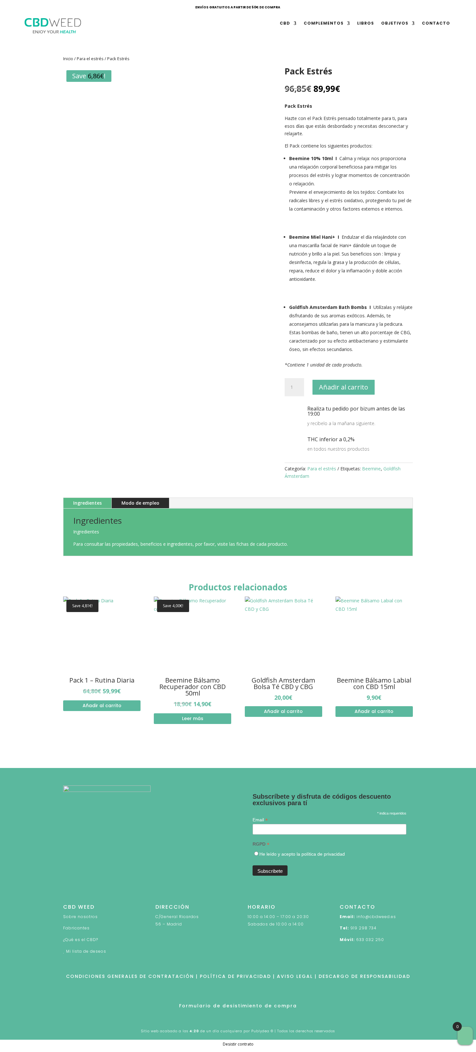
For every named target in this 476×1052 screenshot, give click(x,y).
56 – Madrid (168, 924)
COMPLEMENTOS (324, 23)
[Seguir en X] (81, 888)
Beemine (371, 469)
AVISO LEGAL (295, 976)
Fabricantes (76, 928)
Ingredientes (87, 503)
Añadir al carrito (343, 387)
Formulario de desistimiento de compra (238, 1006)
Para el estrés (90, 58)
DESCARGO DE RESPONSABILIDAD (364, 976)
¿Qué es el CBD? (80, 939)
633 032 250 (370, 939)
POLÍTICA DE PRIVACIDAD (235, 976)
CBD (285, 23)
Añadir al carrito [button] (102, 705)
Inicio (68, 58)
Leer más (192, 718)
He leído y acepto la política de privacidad (302, 854)
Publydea (260, 1031)
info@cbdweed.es (376, 916)
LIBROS (365, 23)
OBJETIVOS (394, 23)
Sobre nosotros (80, 916)
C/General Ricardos (177, 916)
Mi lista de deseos (86, 951)
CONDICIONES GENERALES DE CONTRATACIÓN (130, 976)
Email (260, 820)
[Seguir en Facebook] (68, 888)
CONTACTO (436, 23)
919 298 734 (363, 928)
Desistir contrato (238, 1044)
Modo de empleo (140, 503)
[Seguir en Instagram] (94, 888)
